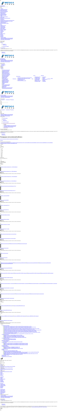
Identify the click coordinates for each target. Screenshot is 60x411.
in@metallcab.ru (3, 47)
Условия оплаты (2, 389)
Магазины (1, 383)
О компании (2, 376)
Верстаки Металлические (17, 142)
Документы (2, 381)
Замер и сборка (2, 390)
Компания (1, 375)
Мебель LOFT (15, 143)
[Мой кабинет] (0, 100)
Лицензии (1, 380)
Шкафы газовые (36, 142)
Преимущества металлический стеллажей (6, 371)
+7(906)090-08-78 (6, 38)
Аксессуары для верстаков (24, 142)
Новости (1, 377)
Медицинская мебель (31, 142)
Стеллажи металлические (3, 142)
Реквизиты (1, 386)
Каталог (1, 372)
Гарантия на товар (2, 385)
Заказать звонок (6, 127)
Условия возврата (2, 392)
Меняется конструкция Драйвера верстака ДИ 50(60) (7, 366)
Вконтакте (3, 134)
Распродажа (2, 373)
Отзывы (1, 378)
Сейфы (5, 143)
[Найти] (1, 7)
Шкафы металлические (10, 142)
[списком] (1, 144)
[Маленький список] (0, 145)
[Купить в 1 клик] (0, 304)
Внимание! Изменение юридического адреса (6, 369)
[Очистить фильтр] (0, 163)
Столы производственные (9, 143)
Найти (1, 408)
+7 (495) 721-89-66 (3, 37)
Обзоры (1, 393)
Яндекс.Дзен (4, 404)
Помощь (1, 387)
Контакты (1, 379)
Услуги (1, 374)
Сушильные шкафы (41, 142)
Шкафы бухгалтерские (47, 142)
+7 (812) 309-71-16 (5, 39)
